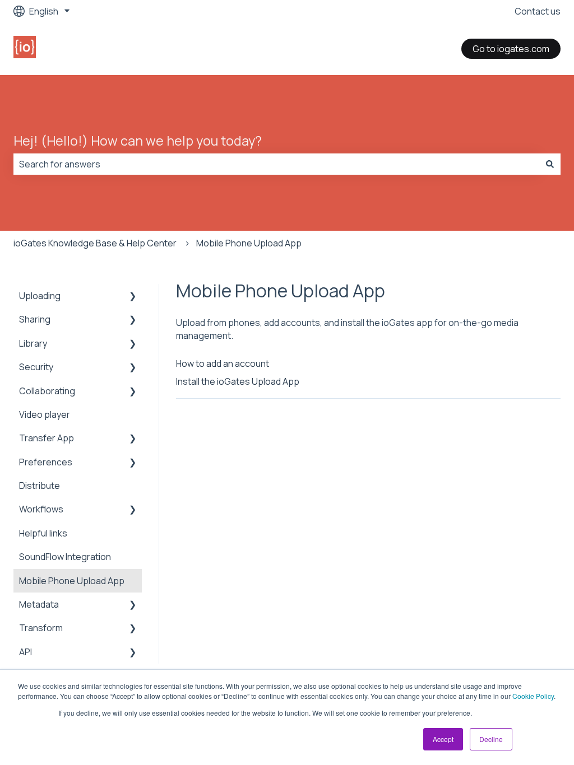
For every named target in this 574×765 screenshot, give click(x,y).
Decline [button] (491, 739)
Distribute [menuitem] (39, 485)
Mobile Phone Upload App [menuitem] (71, 581)
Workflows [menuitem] (41, 509)
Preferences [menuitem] (45, 462)
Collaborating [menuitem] (47, 391)
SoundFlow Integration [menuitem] (65, 557)
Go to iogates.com (511, 49)
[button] (133, 296)
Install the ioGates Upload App (237, 381)
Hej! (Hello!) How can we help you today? (137, 141)
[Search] (550, 164)
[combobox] (276, 164)
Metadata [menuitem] (39, 604)
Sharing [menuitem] (34, 319)
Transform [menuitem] (41, 628)
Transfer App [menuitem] (46, 438)
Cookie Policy (533, 696)
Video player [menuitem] (44, 414)
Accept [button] (443, 739)
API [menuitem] (25, 652)
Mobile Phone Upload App (249, 243)
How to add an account (222, 363)
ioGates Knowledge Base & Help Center (95, 243)
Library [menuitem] (33, 343)
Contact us (538, 11)
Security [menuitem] (36, 367)
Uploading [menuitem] (40, 296)
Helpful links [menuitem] (43, 533)
